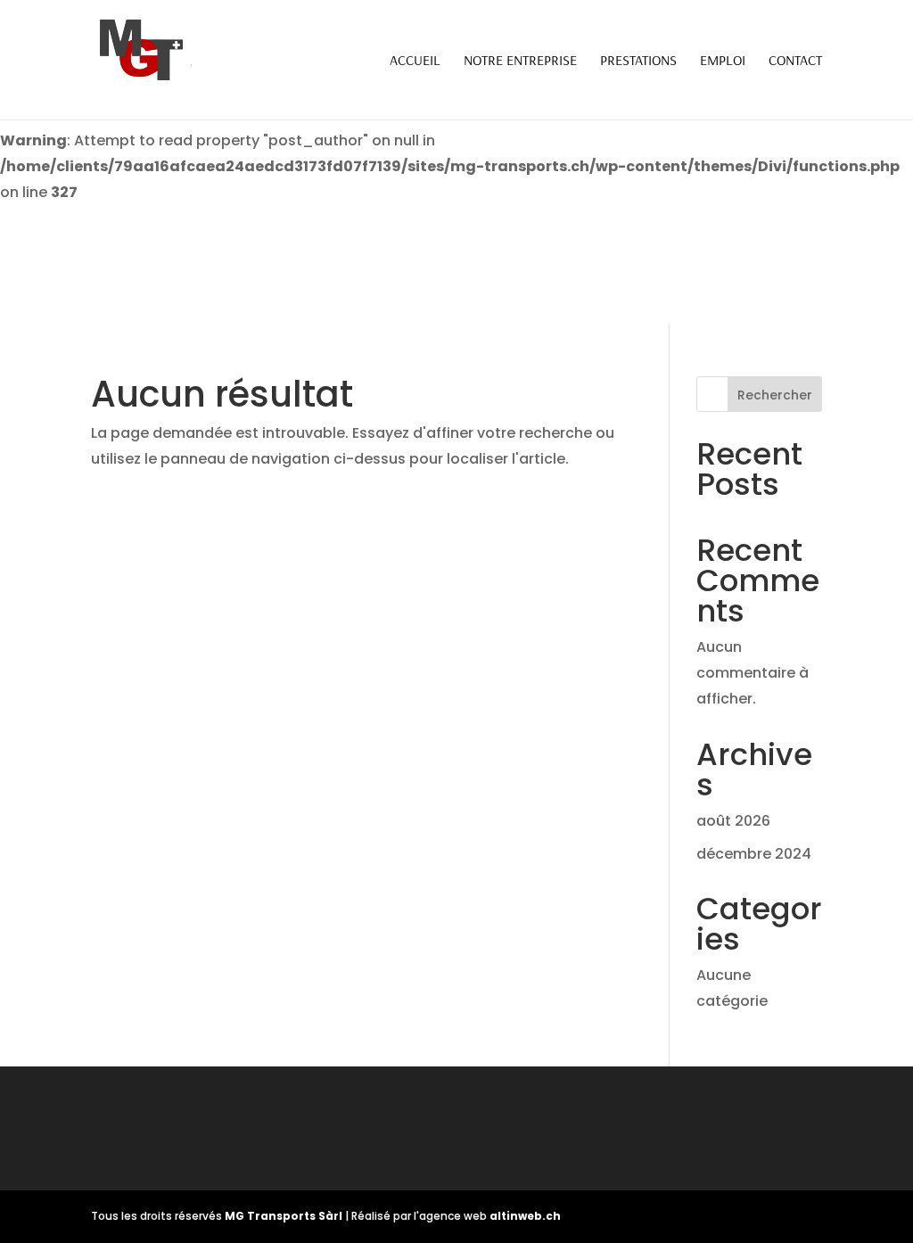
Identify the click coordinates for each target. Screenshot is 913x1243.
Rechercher (774, 395)
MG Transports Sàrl (285, 1215)
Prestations (638, 61)
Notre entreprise (520, 61)
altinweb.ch (525, 1215)
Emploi (722, 61)
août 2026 (733, 821)
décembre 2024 (753, 854)
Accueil (415, 61)
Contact (795, 61)
